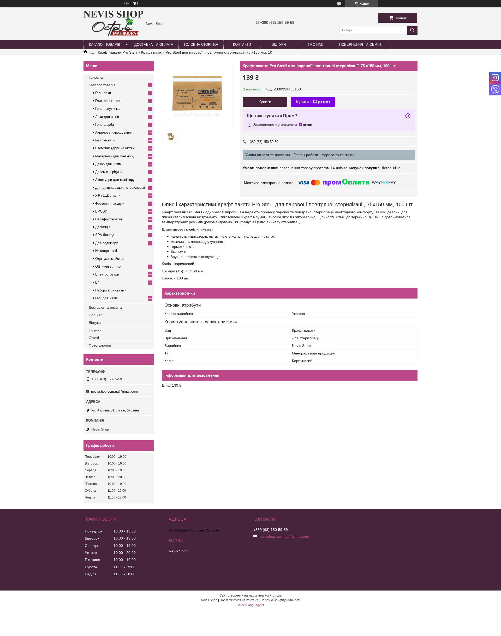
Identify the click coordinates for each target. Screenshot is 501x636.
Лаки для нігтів (107, 117)
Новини (95, 330)
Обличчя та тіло (108, 266)
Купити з (304, 102)
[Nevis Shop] (113, 34)
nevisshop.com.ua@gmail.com (114, 391)
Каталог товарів (104, 45)
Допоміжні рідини (108, 172)
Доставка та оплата (153, 45)
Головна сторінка (201, 45)
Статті (94, 338)
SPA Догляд (104, 235)
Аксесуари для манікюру (115, 180)
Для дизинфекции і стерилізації (120, 188)
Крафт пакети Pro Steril (118, 52)
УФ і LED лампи (107, 195)
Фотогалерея (100, 345)
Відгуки (279, 45)
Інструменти (105, 140)
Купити (265, 102)
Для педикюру (106, 243)
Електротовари (107, 274)
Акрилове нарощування (114, 132)
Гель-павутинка (107, 109)
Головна (96, 77)
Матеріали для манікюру (114, 156)
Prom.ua (276, 595)
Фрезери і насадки (109, 203)
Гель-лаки (103, 93)
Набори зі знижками (110, 290)
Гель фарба (104, 125)
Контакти (242, 45)
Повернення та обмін (360, 45)
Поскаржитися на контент (239, 600)
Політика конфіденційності (280, 600)
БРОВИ (101, 211)
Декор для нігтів (108, 164)
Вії (97, 282)
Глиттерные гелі (108, 101)
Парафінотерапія (108, 219)
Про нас (315, 45)
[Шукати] (412, 30)
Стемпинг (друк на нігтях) (115, 148)
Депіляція (102, 227)
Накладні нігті (106, 251)
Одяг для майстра (109, 259)
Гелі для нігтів (106, 298)
